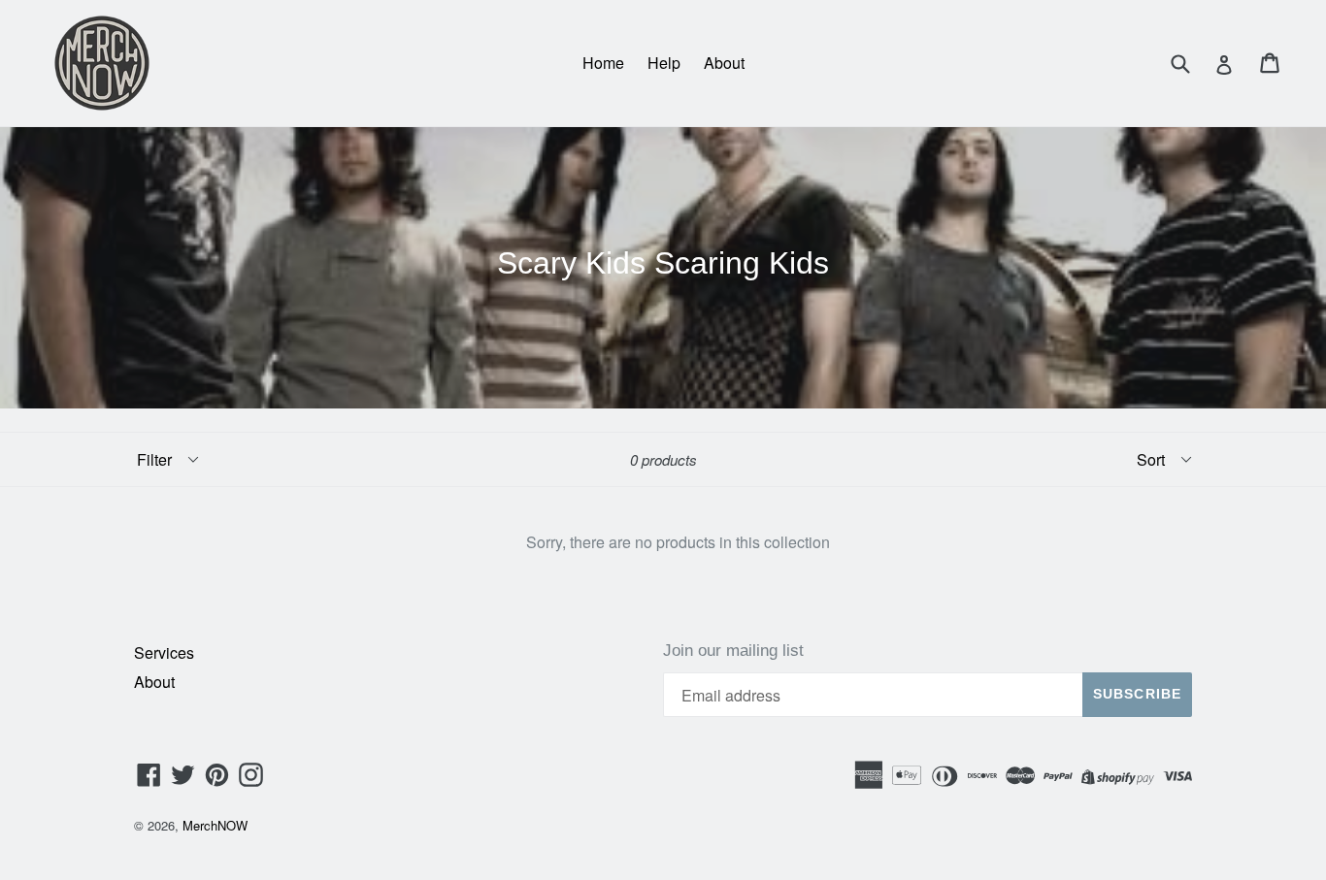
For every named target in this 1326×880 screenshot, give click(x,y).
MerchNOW (215, 825)
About (724, 62)
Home (603, 62)
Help (663, 62)
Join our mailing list (733, 650)
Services (164, 652)
